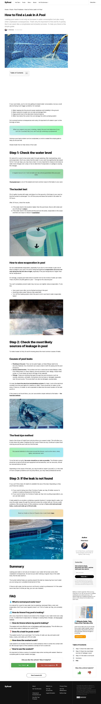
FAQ (77, 660)
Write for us (49, 686)
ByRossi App (63, 693)
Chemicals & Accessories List (36, 693)
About (34, 686)
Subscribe (84, 576)
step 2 (25, 209)
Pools (11, 9)
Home (6, 9)
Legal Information (50, 693)
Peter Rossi (84, 540)
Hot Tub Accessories (49, 689)
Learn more (75, 599)
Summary (79, 658)
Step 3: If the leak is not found (85, 655)
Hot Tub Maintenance (63, 689)
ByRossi (8, 2)
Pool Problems (18, 9)
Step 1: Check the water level (85, 648)
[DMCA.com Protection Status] (81, 697)
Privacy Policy (63, 686)
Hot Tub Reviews (36, 688)
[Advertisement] (36, 89)
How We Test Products (35, 698)
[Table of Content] (26, 73)
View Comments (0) (36, 675)
